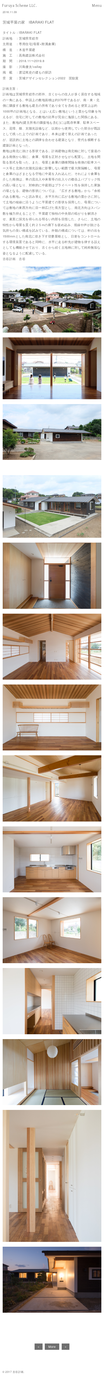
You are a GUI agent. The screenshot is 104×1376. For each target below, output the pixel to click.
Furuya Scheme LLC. (19, 5)
